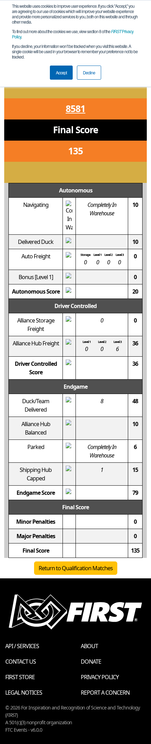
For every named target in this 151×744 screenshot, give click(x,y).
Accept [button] (61, 72)
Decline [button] (89, 72)
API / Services (22, 646)
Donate (91, 661)
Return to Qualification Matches (76, 568)
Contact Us (20, 661)
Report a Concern (105, 692)
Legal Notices (23, 692)
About (89, 646)
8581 (75, 108)
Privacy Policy (100, 677)
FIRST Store (20, 677)
